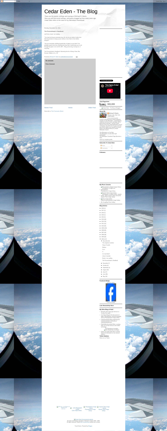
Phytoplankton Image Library (108, 191)
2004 (102, 239)
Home (70, 108)
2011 (102, 223)
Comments (105, 148)
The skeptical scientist (108, 242)
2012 (102, 221)
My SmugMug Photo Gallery (108, 202)
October (105, 265)
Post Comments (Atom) (57, 111)
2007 (102, 232)
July (104, 272)
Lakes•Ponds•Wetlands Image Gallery (110, 200)
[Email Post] (76, 56)
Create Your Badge (111, 302)
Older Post (92, 108)
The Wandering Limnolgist (111, 328)
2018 (102, 208)
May (104, 276)
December (105, 241)
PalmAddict (104, 324)
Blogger (90, 426)
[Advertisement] (107, 175)
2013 (102, 219)
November (105, 263)
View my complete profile (106, 139)
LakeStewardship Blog (106, 319)
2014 (102, 217)
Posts (103, 145)
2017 (102, 210)
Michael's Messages (106, 311)
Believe (104, 247)
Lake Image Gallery (77, 410)
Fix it (103, 249)
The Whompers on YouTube (107, 132)
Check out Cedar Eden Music (108, 331)
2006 (102, 234)
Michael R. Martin (114, 113)
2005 (102, 236)
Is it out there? (106, 254)
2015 (102, 215)
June (104, 274)
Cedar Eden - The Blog (70, 11)
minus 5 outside (106, 256)
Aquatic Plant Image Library (108, 197)
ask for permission (85, 422)
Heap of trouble (106, 245)
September (106, 267)
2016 (102, 212)
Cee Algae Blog (105, 315)
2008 (102, 230)
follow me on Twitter (105, 338)
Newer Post (48, 108)
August (105, 269)
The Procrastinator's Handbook (110, 260)
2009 (102, 228)
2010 (102, 226)
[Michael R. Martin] (111, 301)
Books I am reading (107, 258)
